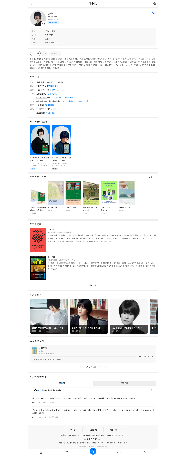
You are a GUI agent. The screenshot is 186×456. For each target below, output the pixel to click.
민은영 (65, 260)
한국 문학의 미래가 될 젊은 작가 (48, 109)
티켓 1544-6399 (84, 435)
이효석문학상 (41, 90)
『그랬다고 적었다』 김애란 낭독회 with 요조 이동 (40, 147)
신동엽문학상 (41, 94)
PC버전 (93, 443)
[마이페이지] (119, 452)
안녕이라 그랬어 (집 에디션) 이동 (91, 199)
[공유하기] (153, 12)
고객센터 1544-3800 (68, 435)
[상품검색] (67, 452)
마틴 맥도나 (51, 232)
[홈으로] (93, 452)
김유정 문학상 (41, 97)
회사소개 (100, 443)
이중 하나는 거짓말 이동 (127, 199)
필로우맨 (51, 229)
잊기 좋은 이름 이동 (56, 199)
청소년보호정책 (84, 443)
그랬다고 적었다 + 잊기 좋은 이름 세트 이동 (38, 203)
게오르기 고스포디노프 (54, 260)
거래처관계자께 (110, 443)
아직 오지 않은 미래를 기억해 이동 (109, 199)
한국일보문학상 (42, 86)
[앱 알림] (145, 452)
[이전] (31, 3)
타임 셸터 (51, 257)
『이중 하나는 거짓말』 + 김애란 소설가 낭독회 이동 (61, 147)
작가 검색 (154, 3)
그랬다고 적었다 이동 (73, 199)
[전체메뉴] (41, 452)
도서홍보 (119, 443)
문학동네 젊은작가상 (44, 101)
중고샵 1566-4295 (98, 435)
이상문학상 (40, 105)
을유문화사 (67, 232)
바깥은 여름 (43, 348)
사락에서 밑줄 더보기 (144, 356)
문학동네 (73, 260)
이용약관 (62, 443)
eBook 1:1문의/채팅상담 (115, 435)
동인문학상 (40, 113)
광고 (125, 443)
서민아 (59, 232)
